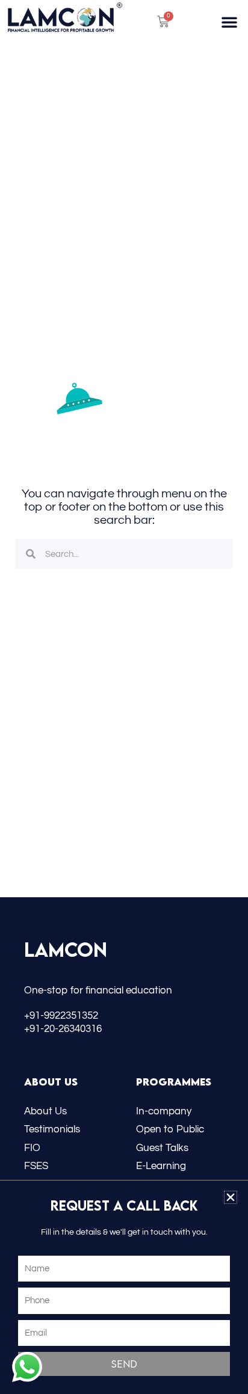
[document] (124, 697)
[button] (230, 1197)
